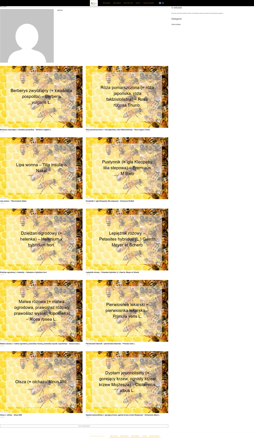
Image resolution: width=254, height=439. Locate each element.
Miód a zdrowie (106, 3)
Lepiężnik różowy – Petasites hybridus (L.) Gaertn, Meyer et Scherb (112, 272)
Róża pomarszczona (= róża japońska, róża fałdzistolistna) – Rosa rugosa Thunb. (118, 130)
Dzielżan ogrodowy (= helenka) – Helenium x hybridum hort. (23, 272)
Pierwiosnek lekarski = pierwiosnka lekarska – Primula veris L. (110, 344)
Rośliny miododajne (4, 127)
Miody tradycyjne (128, 3)
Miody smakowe (117, 3)
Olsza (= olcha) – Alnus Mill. (11, 415)
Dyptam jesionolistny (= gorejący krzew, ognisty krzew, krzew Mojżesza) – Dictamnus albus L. (123, 415)
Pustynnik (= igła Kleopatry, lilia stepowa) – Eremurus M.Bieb (110, 201)
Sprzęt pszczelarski (148, 3)
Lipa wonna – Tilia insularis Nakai (13, 201)
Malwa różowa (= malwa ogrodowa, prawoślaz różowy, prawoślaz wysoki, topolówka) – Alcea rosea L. (40, 344)
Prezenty (138, 3)
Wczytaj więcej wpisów (84, 426)
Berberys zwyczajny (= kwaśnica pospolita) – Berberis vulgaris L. (25, 130)
